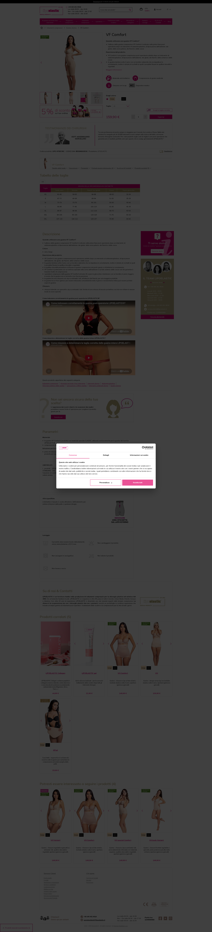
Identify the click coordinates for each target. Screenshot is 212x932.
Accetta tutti (137, 482)
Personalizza (104, 482)
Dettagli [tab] (106, 455)
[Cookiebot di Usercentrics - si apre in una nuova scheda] (143, 448)
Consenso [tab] (73, 455)
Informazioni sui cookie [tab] (139, 455)
